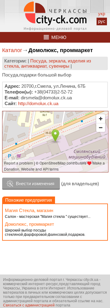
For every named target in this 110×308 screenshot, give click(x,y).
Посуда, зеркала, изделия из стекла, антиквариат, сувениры (47, 63)
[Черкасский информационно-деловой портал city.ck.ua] (55, 16)
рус (101, 21)
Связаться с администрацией (29, 305)
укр (101, 13)
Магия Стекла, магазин (29, 210)
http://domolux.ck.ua (38, 103)
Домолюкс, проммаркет (29, 224)
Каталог (12, 50)
